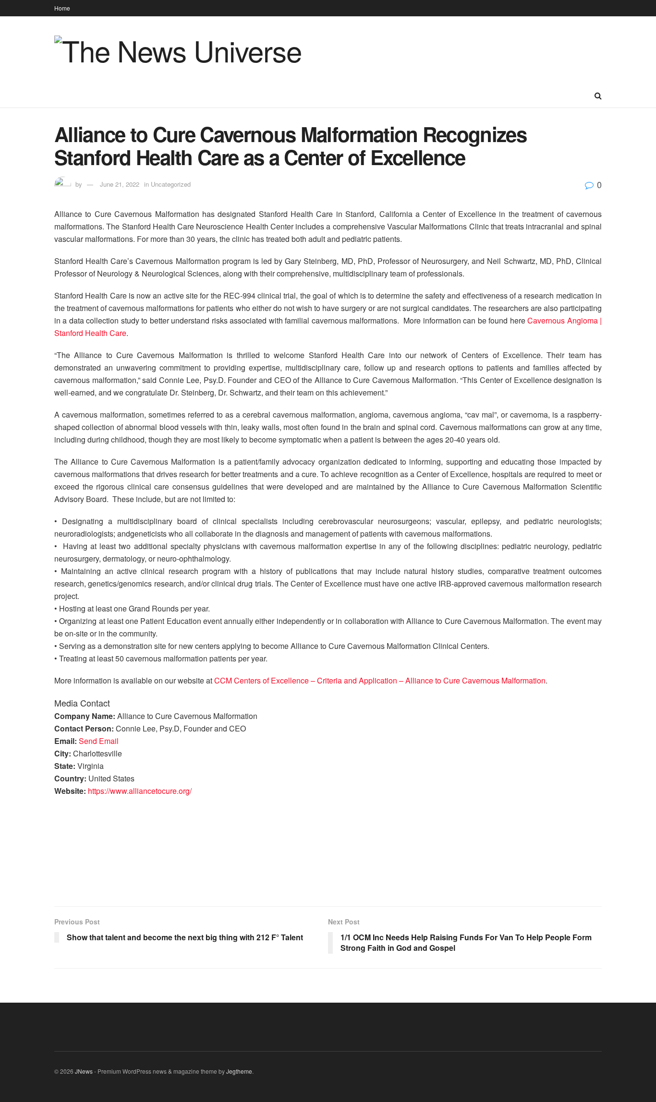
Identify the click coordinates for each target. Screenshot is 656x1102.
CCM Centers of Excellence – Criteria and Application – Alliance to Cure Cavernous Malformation (380, 680)
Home (62, 8)
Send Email (99, 740)
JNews (84, 1071)
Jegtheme (239, 1071)
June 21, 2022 (119, 184)
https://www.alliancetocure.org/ (140, 790)
